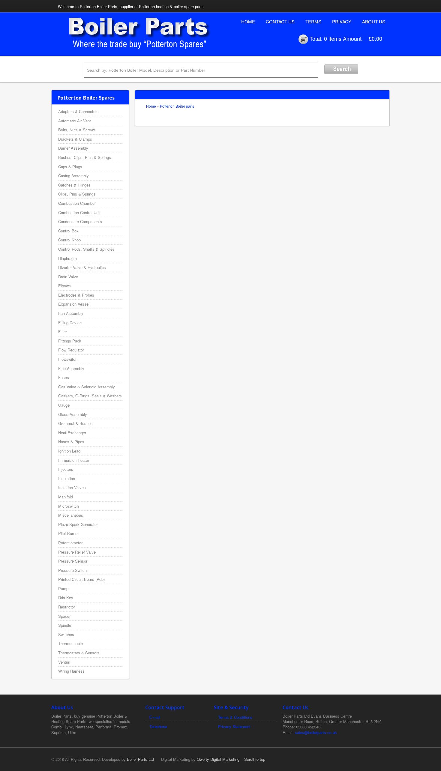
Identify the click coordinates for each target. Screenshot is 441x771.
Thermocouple (70, 643)
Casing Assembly (73, 175)
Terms (313, 21)
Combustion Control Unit (79, 212)
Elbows (64, 285)
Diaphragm (67, 258)
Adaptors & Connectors (78, 111)
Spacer (64, 616)
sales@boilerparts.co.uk (316, 732)
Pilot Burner (68, 533)
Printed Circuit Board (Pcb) (81, 579)
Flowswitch (67, 359)
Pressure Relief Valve (77, 552)
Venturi (64, 662)
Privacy (341, 21)
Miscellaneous (70, 515)
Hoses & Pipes (71, 441)
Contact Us (280, 21)
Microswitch (68, 506)
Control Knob (69, 240)
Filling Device (70, 322)
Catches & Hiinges (74, 185)
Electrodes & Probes (76, 295)
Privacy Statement (234, 726)
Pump (63, 588)
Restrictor (66, 607)
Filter (62, 331)
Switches (66, 634)
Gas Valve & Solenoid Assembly (86, 387)
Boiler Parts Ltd (140, 759)
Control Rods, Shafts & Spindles (86, 249)
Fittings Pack (69, 341)
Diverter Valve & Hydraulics (82, 267)
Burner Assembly (73, 148)
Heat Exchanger (72, 432)
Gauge (64, 405)
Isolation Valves (72, 487)
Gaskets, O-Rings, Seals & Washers (90, 396)
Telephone (158, 726)
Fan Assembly (70, 313)
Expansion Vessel (73, 304)
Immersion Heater (73, 460)
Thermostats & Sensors (79, 653)
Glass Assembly (72, 414)
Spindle (64, 625)
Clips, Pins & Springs (76, 194)
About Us (373, 21)
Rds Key (65, 597)
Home (248, 21)
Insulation (66, 478)
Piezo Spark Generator (78, 524)
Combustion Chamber (77, 203)
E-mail (154, 717)
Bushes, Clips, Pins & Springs (84, 157)
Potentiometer (70, 542)
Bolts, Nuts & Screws (77, 130)
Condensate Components (80, 221)
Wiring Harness (71, 671)
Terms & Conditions (235, 717)
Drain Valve (68, 276)
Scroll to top (254, 759)
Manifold (65, 497)
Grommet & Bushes (75, 423)
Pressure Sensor (72, 561)
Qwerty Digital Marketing (218, 759)
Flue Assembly (71, 368)
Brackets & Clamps (75, 139)
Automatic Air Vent (74, 121)
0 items (332, 38)
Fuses (63, 377)
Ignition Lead (69, 451)
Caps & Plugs (70, 166)
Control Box (68, 231)
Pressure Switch (72, 570)
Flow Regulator (71, 350)
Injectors (65, 469)
